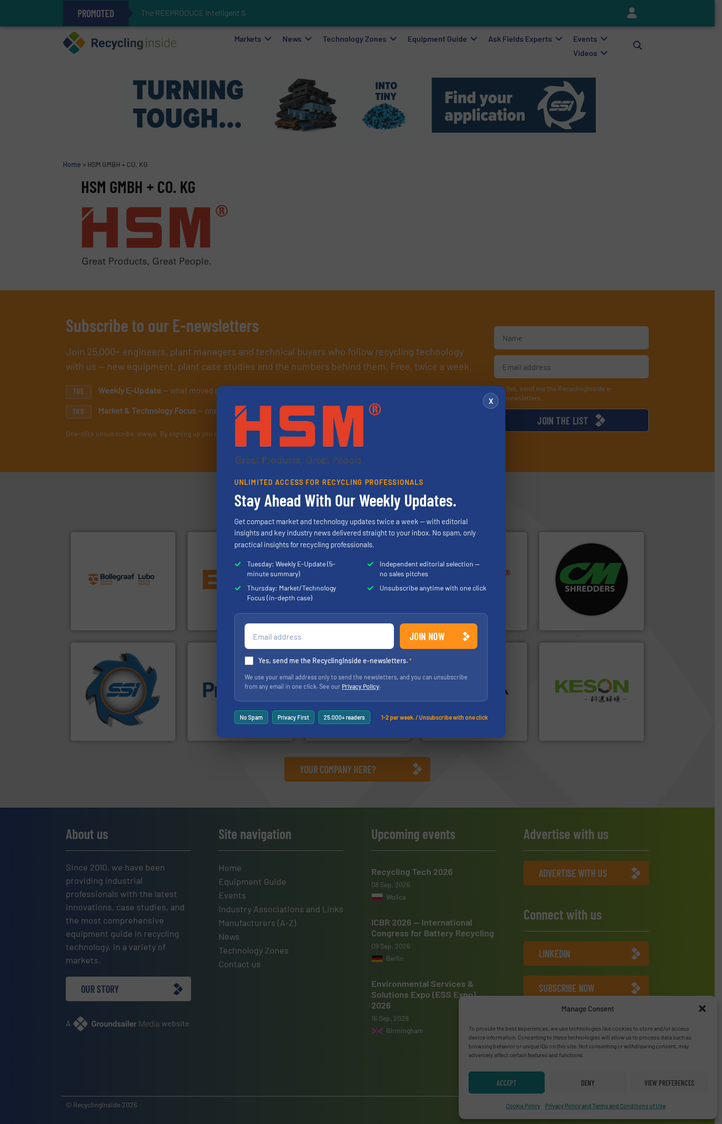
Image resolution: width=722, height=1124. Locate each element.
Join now (427, 636)
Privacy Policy (360, 686)
